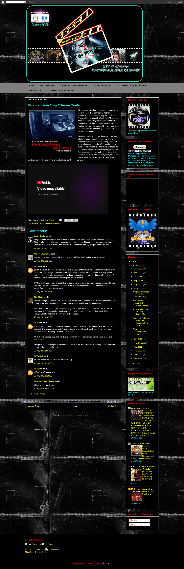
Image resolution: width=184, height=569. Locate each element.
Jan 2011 (138, 359)
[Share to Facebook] (73, 220)
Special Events (34, 90)
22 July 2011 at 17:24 (43, 248)
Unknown (38, 266)
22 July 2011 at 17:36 (43, 261)
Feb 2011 (138, 354)
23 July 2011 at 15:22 (43, 376)
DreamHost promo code (35, 549)
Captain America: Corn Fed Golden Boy (141, 294)
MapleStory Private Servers (36, 552)
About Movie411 (47, 85)
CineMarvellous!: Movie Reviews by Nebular (142, 468)
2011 (133, 265)
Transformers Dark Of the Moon (139, 331)
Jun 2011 (138, 339)
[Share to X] (70, 220)
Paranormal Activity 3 (52, 224)
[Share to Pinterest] (76, 220)
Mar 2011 (138, 351)
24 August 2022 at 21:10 (44, 388)
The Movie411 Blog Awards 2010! (132, 85)
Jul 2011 (138, 288)
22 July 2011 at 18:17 (43, 292)
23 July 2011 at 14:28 (43, 363)
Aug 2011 (138, 284)
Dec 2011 (138, 269)
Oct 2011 (138, 276)
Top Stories (30, 547)
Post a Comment (38, 394)
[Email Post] (60, 220)
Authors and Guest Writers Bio (73, 85)
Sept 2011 (139, 280)
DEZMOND (38, 356)
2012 (134, 261)
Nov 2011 (138, 272)
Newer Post (34, 406)
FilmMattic (38, 297)
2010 (134, 363)
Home (31, 85)
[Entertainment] (52, 549)
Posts (134, 520)
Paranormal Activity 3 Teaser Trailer (54, 105)
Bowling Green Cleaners (45, 381)
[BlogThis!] (68, 220)
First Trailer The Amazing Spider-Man (140, 311)
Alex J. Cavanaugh (42, 254)
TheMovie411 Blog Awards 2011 (61, 90)
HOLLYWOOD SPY (140, 408)
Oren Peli (38, 224)
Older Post (113, 406)
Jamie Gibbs (39, 236)
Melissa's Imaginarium (142, 489)
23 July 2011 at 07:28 (43, 351)
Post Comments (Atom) (79, 415)
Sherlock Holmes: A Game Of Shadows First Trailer (141, 321)
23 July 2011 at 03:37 (43, 317)
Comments (137, 525)
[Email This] (65, 220)
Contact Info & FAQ (102, 85)
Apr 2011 (138, 347)
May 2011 (138, 343)
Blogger (106, 563)
